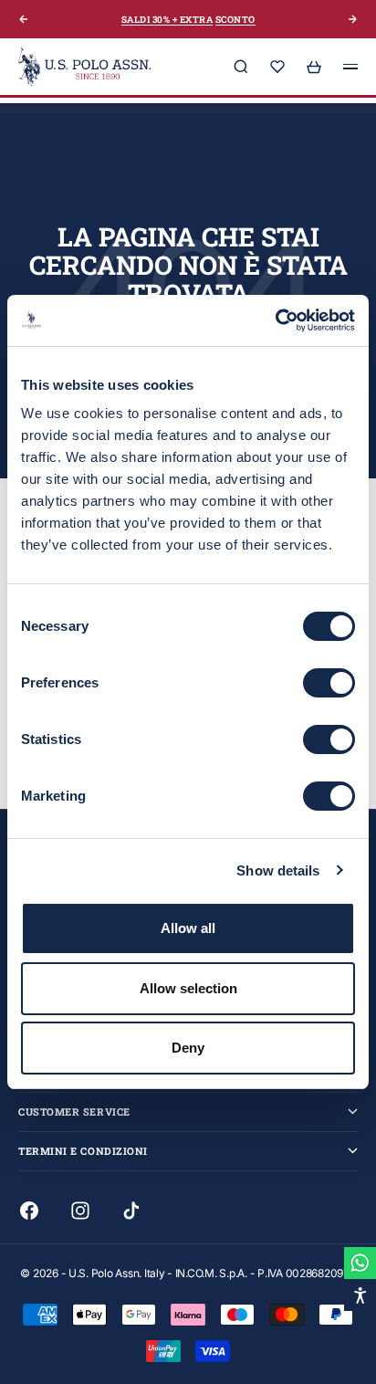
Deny (188, 1047)
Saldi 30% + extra (167, 20)
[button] (360, 1295)
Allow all (188, 928)
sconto (235, 20)
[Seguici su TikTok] (131, 1210)
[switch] (329, 682)
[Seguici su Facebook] (29, 1210)
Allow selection (188, 988)
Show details (277, 870)
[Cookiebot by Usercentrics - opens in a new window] (275, 320)
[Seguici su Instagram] (80, 1210)
